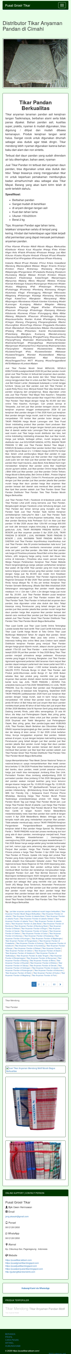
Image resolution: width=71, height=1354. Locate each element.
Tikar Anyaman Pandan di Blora (42, 960)
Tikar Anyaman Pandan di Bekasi (27, 948)
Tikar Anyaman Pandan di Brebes (43, 963)
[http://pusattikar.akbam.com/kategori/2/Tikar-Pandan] (35, 1160)
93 (54, 984)
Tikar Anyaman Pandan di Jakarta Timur (32, 919)
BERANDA (10, 1333)
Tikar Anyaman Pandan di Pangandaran (21, 941)
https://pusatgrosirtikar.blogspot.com (22, 1262)
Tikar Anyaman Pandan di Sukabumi (19, 953)
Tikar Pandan (11, 1007)
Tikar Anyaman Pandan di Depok (47, 951)
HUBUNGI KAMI (12, 1345)
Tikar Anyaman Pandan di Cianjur (34, 931)
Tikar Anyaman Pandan (51, 948)
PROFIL (9, 1336)
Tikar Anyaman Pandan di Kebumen (48, 970)
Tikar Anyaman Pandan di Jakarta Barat (29, 916)
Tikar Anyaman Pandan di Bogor (34, 928)
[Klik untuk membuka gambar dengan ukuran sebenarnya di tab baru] (35, 63)
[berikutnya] (60, 984)
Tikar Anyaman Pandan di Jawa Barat (26, 923)
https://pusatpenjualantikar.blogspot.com (24, 1268)
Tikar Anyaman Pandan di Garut (35, 933)
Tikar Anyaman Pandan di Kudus (46, 973)
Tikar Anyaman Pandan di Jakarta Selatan (37, 918)
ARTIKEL (9, 1342)
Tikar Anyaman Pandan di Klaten (18, 973)
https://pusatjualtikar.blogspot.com (21, 1265)
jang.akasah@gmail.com (17, 1216)
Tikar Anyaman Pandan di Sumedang (30, 946)
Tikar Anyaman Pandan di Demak (43, 965)
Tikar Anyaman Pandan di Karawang (38, 936)
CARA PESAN (12, 1339)
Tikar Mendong (12, 1000)
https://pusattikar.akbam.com (18, 1259)
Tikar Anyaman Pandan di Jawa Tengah (32, 956)
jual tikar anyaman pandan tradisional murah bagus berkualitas (35, 911)
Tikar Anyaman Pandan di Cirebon (19, 951)
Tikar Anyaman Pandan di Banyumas (41, 958)
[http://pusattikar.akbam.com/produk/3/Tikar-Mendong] (35, 1039)
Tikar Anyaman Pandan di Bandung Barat (31, 926)
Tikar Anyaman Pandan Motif (47, 1309)
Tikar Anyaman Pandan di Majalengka (47, 938)
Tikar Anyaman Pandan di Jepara (45, 968)
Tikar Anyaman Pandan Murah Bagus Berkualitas (35, 912)
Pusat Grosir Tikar (17, 5)
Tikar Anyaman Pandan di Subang (29, 943)
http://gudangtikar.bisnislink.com (20, 1271)
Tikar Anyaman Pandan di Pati (44, 975)
